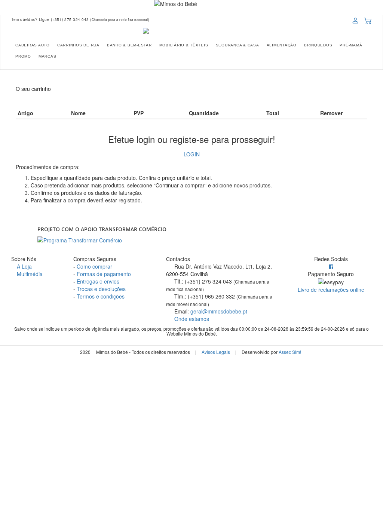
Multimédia (29, 274)
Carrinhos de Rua (78, 45)
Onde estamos (191, 318)
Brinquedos (318, 45)
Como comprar (94, 266)
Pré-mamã (351, 45)
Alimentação (282, 45)
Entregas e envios (98, 281)
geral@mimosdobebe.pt (218, 311)
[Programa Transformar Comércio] (191, 240)
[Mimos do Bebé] (191, 31)
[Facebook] (331, 266)
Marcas (47, 56)
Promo (23, 56)
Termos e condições (101, 296)
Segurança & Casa (237, 45)
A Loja (23, 266)
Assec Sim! (290, 352)
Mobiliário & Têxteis (183, 45)
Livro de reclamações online (331, 289)
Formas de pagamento (104, 274)
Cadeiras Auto (32, 45)
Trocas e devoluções (101, 289)
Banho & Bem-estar (129, 45)
